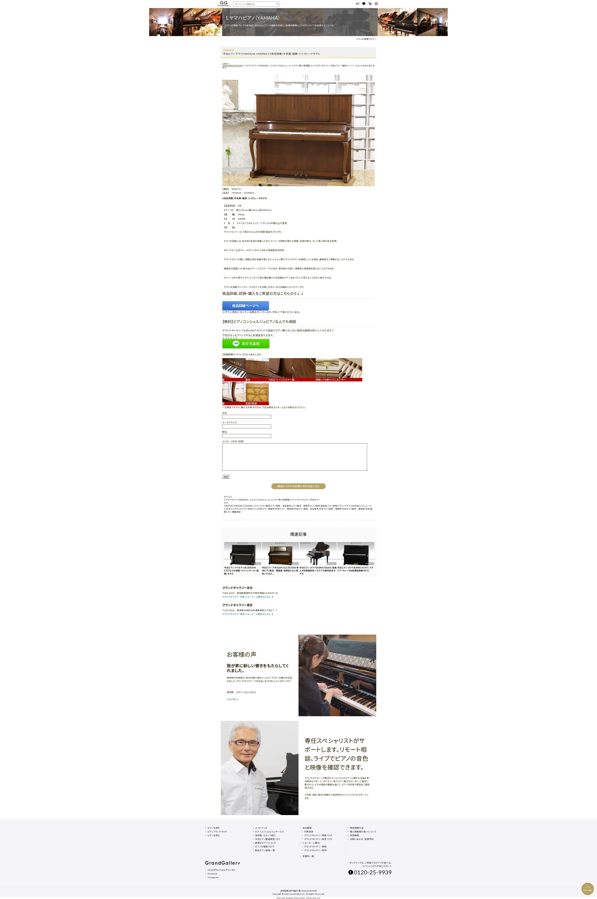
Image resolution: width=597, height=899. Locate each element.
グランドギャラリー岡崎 (315, 846)
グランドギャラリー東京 (315, 850)
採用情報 (354, 835)
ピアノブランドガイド (217, 831)
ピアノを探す (214, 828)
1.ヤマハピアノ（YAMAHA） (256, 65)
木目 (367, 509)
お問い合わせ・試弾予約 (362, 839)
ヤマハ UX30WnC (352, 506)
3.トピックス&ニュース (280, 65)
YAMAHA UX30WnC (244, 506)
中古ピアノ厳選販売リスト (267, 839)
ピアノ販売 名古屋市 (281, 506)
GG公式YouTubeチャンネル (222, 870)
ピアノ (257, 506)
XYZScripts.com (313, 898)
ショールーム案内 (311, 842)
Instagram (213, 877)
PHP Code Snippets (285, 898)
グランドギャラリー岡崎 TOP (318, 835)
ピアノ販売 (265, 506)
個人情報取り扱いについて (363, 831)
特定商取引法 (357, 828)
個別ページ (347, 65)
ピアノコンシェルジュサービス (269, 831)
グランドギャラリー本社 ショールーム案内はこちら (246, 596)
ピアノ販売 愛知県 (318, 506)
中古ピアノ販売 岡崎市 (330, 509)
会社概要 (307, 828)
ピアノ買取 (332, 506)
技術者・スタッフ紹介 (265, 835)
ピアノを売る (214, 835)
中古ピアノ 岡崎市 (266, 509)
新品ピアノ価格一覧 (265, 850)
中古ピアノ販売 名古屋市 (306, 509)
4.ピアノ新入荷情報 (301, 65)
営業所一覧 (308, 856)
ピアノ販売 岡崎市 (301, 506)
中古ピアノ (335, 65)
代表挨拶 (308, 831)
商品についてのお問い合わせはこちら (298, 486)
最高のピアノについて (265, 842)
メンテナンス (261, 828)
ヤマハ (341, 506)
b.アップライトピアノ (320, 65)
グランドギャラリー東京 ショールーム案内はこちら (246, 614)
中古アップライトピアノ (236, 509)
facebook (213, 873)
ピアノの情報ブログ (365, 39)
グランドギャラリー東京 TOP (318, 839)
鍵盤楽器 (236, 512)
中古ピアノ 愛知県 (284, 509)
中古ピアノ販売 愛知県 (353, 509)
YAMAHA (228, 506)
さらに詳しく (233, 699)
